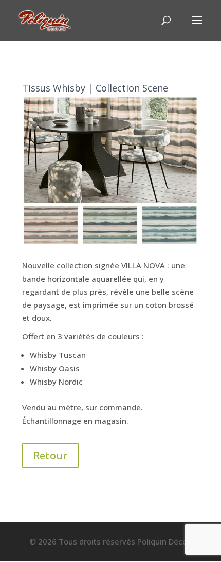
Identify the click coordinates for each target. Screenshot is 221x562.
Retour (50, 455)
